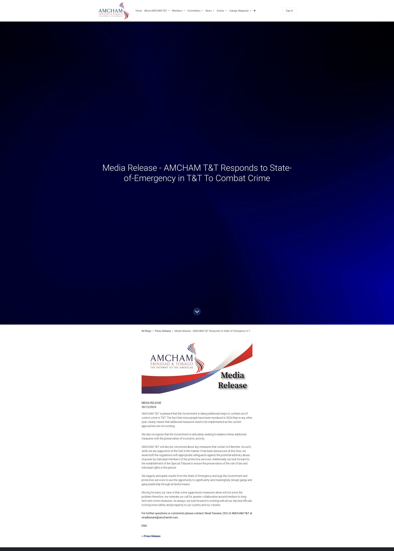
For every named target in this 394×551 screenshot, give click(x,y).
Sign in (289, 10)
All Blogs (146, 330)
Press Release (163, 330)
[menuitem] (138, 11)
